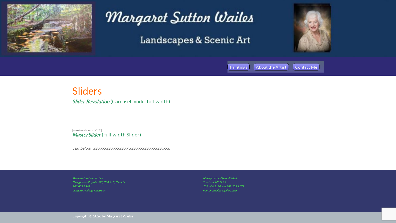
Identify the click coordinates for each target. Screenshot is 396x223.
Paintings (238, 67)
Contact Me (306, 67)
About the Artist (271, 67)
